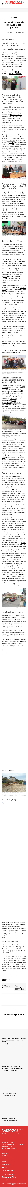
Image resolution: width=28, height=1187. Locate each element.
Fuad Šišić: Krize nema (8, 1118)
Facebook (10, 1174)
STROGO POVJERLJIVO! (9, 1093)
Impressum (5, 1164)
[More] (21, 1000)
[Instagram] (3, 1177)
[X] (10, 1000)
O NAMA (4, 1161)
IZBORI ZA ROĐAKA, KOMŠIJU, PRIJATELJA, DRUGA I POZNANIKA (12, 1067)
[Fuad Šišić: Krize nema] (14, 1107)
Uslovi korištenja (8, 1170)
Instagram (7, 1177)
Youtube (10, 1180)
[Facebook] (6, 1000)
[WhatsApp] (17, 1000)
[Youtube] (6, 1180)
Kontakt (5, 1167)
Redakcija (6, 1043)
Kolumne (14, 17)
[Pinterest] (13, 1000)
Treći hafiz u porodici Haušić (6, 986)
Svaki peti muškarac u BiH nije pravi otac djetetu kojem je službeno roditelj (20, 987)
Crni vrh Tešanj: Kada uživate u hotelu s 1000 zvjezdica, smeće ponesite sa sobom (14, 1040)
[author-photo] (3, 1044)
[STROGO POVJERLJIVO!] (14, 1082)
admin (11, 32)
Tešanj (16, 111)
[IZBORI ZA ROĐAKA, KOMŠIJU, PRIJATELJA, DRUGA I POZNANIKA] (14, 1056)
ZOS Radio (6, 1095)
